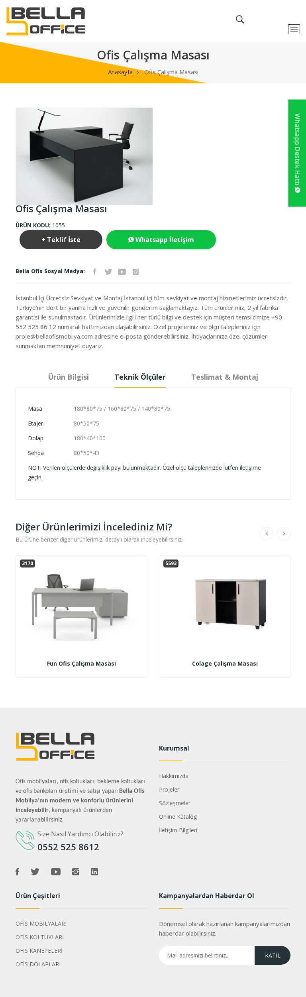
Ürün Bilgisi (68, 377)
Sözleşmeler (174, 803)
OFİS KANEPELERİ (39, 950)
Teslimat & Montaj (224, 377)
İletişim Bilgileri (178, 830)
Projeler (169, 789)
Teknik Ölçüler (140, 377)
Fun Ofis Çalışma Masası (81, 663)
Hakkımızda (173, 776)
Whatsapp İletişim (164, 239)
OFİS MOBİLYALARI (41, 923)
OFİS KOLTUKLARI (40, 937)
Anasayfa (120, 72)
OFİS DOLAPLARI (38, 964)
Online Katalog (178, 816)
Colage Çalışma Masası (225, 663)
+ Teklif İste (60, 239)
